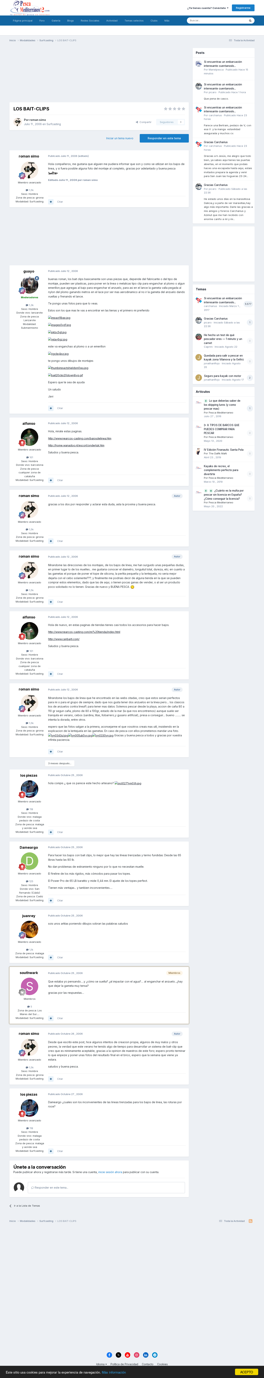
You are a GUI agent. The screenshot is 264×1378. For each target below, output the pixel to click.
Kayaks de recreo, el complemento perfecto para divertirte (221, 470)
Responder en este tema (164, 138)
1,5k (31, 190)
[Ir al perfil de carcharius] (198, 109)
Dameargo (29, 847)
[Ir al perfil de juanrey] (29, 929)
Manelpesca (216, 69)
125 (30, 881)
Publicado (232, 92)
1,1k (31, 949)
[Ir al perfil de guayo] (29, 285)
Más (166, 20)
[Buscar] (250, 20)
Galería (56, 20)
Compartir (145, 122)
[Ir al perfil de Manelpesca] (198, 63)
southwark (29, 973)
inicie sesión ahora (110, 1172)
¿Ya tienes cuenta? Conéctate (207, 7)
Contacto (147, 1364)
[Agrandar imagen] (53, 172)
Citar (60, 201)
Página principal (22, 20)
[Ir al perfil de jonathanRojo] (198, 357)
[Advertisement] (99, 75)
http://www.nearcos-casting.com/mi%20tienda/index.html (84, 632)
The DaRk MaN (218, 453)
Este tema (235, 20)
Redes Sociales (90, 20)
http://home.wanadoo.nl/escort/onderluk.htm (76, 445)
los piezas (28, 775)
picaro (212, 92)
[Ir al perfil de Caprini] (198, 337)
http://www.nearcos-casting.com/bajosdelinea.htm (79, 438)
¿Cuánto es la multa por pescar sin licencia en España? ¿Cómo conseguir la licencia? (224, 494)
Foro (42, 20)
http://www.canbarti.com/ (63, 639)
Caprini (208, 346)
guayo (28, 271)
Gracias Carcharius (216, 142)
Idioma (100, 1364)
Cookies (162, 1364)
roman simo (37, 119)
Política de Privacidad (124, 1364)
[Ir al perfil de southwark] (29, 986)
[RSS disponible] (251, 1221)
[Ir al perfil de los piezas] (29, 789)
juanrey (28, 916)
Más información (114, 1372)
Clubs (154, 20)
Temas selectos (134, 20)
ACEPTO (246, 1371)
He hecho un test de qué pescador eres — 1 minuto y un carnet (223, 339)
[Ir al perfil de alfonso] (29, 437)
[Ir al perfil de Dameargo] (29, 861)
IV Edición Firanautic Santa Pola (224, 449)
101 (31, 457)
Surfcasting (54, 124)
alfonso (28, 423)
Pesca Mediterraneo (221, 412)
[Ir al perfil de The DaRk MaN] (198, 451)
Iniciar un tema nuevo (119, 138)
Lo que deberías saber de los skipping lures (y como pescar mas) (222, 404)
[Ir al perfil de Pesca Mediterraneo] (198, 402)
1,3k (31, 305)
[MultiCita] (51, 202)
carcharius (215, 115)
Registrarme (243, 7)
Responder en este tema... (51, 1187)
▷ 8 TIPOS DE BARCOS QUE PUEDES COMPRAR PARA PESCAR (221, 429)
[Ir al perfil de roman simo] (17, 122)
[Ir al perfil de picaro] (198, 86)
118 (31, 809)
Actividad (112, 20)
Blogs (70, 20)
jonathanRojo (212, 363)
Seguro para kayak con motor (222, 375)
